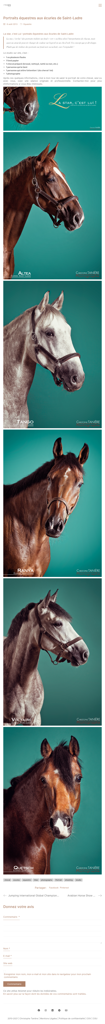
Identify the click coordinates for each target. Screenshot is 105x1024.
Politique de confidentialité (72, 1018)
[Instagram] (45, 1010)
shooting (69, 880)
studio (78, 880)
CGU (95, 1018)
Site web (7, 963)
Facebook (54, 887)
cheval (7, 880)
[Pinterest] (59, 1010)
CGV (89, 1018)
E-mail (7, 955)
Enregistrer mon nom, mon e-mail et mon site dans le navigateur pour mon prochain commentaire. (47, 975)
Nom (6, 948)
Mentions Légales (48, 1018)
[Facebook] (39, 1010)
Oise (36, 880)
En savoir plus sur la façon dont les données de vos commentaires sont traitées (44, 993)
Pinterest (64, 887)
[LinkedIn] (52, 1010)
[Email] (66, 1010)
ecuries (16, 880)
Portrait (59, 880)
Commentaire (11, 916)
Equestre (27, 24)
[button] (100, 5)
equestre (27, 880)
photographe (46, 880)
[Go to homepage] (7, 5)
